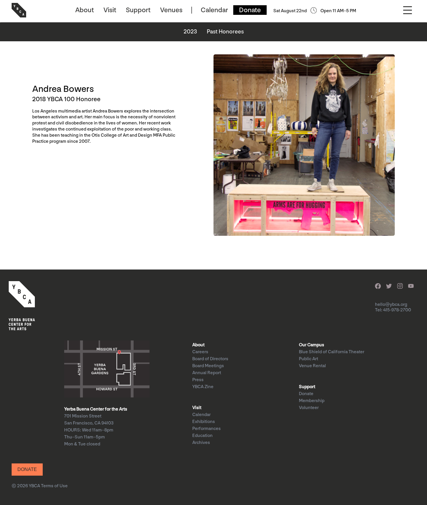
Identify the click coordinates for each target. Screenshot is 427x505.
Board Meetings (208, 366)
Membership (311, 401)
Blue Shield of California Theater (331, 352)
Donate (250, 10)
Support (138, 10)
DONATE (27, 469)
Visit (109, 10)
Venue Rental (312, 366)
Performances (206, 428)
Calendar (214, 10)
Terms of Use (54, 486)
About (84, 10)
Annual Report (206, 373)
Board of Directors (210, 359)
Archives (201, 442)
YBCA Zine (203, 387)
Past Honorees (225, 31)
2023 (190, 31)
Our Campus (311, 345)
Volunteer (309, 408)
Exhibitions (203, 421)
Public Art (308, 359)
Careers (200, 352)
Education (202, 435)
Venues (171, 10)
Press (198, 380)
